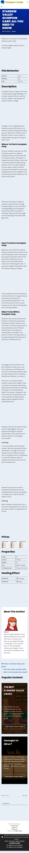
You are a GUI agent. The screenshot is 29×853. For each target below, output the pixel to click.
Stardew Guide (14, 2)
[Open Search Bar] (27, 2)
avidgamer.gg (18, 831)
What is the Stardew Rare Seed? (15, 672)
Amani (14, 31)
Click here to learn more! (14, 726)
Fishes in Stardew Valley (12, 664)
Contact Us (15, 829)
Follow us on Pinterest (15, 845)
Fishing (20, 94)
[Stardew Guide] (2, 2)
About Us (14, 827)
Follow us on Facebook (16, 847)
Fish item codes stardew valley (14, 669)
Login (25, 795)
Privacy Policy (14, 825)
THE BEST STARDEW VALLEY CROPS (14, 690)
